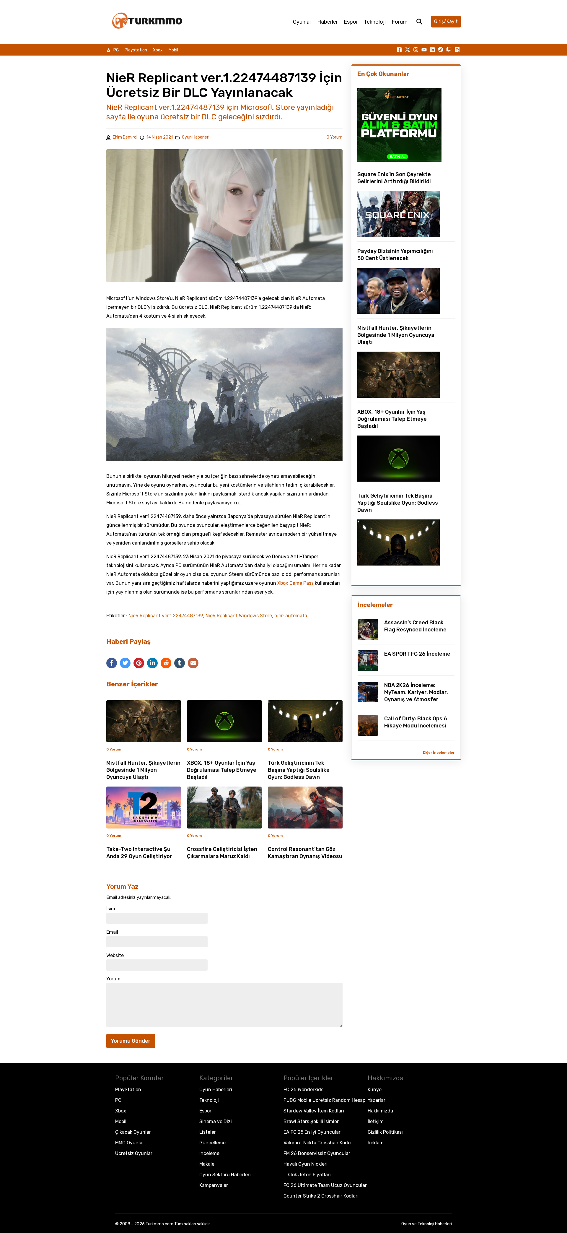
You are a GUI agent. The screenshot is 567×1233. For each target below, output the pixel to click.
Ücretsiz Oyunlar (133, 1153)
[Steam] (440, 49)
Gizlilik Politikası (385, 1132)
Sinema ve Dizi (215, 1121)
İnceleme (209, 1153)
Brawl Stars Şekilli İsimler (311, 1121)
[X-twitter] (407, 49)
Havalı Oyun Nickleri (306, 1164)
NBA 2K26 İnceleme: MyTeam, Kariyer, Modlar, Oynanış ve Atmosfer (416, 692)
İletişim (376, 1121)
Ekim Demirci (125, 137)
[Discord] (457, 49)
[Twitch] (449, 49)
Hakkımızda (380, 1111)
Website (115, 955)
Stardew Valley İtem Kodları (314, 1111)
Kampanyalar (213, 1185)
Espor (351, 22)
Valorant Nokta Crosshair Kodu (317, 1143)
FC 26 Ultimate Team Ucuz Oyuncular (325, 1185)
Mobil (173, 50)
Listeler (207, 1132)
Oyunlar (302, 22)
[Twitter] (125, 663)
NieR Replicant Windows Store (239, 615)
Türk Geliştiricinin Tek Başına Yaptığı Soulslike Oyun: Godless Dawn (299, 770)
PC (116, 50)
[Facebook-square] (399, 49)
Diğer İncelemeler (438, 752)
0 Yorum (335, 137)
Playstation (136, 50)
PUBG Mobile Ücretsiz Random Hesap (324, 1100)
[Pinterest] (138, 663)
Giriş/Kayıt (446, 21)
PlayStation (128, 1089)
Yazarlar (376, 1100)
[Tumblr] (179, 663)
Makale (206, 1164)
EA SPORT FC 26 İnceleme (417, 654)
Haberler (327, 22)
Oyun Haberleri (195, 137)
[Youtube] (424, 49)
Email (112, 932)
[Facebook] (111, 663)
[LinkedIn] (152, 663)
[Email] (193, 663)
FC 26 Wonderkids (303, 1089)
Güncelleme (212, 1143)
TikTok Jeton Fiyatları (307, 1174)
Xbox (158, 50)
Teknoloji (375, 22)
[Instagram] (415, 49)
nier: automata (290, 615)
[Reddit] (166, 663)
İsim (110, 909)
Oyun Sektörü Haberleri (225, 1174)
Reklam (376, 1143)
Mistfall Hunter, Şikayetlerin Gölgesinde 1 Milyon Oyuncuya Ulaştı (143, 770)
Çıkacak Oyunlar (133, 1132)
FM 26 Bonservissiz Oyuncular (317, 1153)
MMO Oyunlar (129, 1143)
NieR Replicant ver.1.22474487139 (165, 615)
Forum (400, 22)
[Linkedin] (432, 49)
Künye (375, 1089)
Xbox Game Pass (295, 583)
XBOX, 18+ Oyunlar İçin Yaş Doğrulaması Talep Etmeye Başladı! (221, 770)
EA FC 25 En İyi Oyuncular (312, 1132)
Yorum (113, 979)
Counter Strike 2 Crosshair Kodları (321, 1196)
